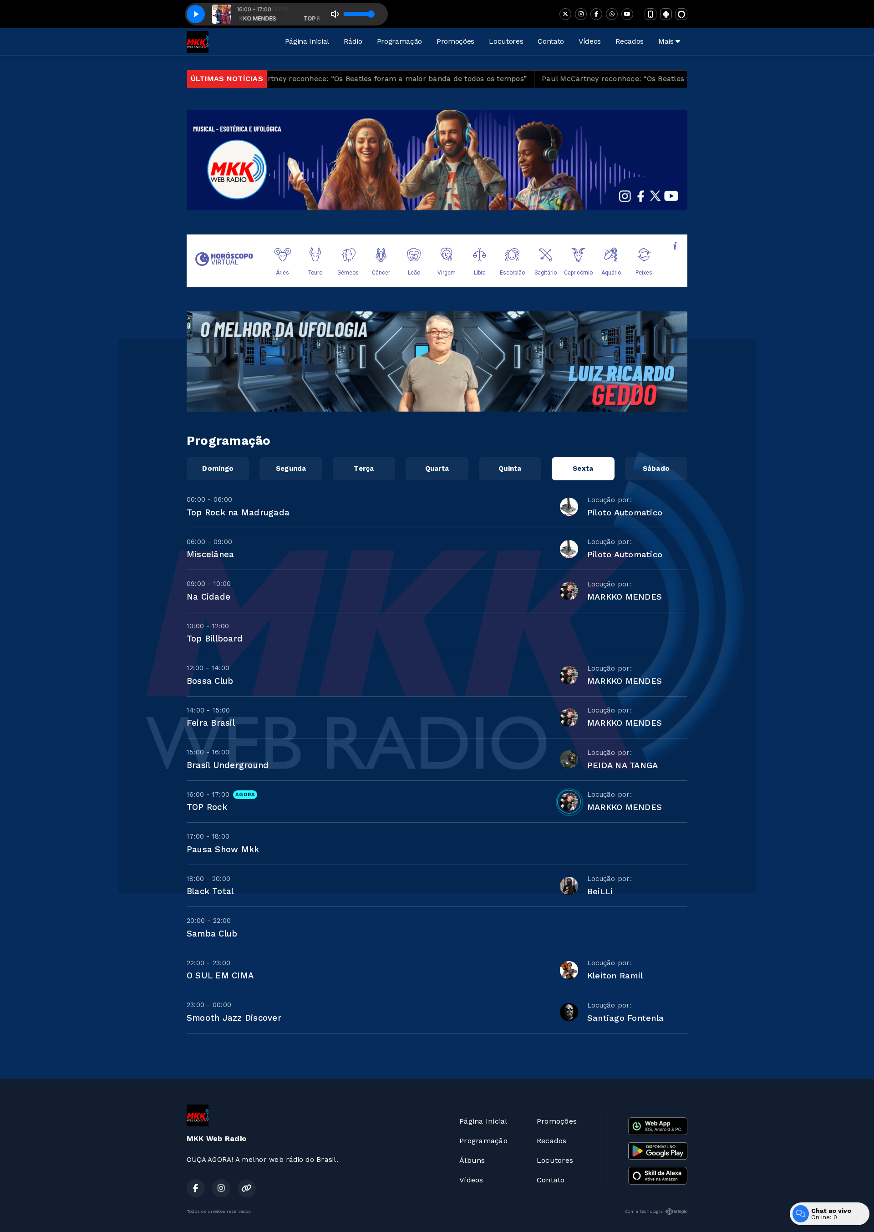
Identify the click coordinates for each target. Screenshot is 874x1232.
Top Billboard (215, 638)
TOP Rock (207, 807)
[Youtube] (627, 14)
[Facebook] (596, 14)
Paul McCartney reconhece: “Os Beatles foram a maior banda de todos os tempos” (308, 78)
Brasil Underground (228, 765)
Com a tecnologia (644, 1211)
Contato (551, 41)
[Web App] (650, 14)
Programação (399, 41)
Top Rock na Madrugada (238, 512)
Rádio (353, 41)
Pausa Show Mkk (223, 849)
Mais (667, 41)
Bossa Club (210, 681)
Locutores (506, 41)
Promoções (455, 41)
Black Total (210, 891)
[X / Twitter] (565, 14)
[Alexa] (681, 14)
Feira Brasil (211, 723)
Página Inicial (307, 41)
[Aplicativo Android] (666, 14)
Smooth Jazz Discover (234, 1018)
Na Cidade (208, 596)
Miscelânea (210, 554)
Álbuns (472, 1160)
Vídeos (590, 41)
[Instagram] (581, 14)
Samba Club (212, 933)
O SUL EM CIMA (220, 975)
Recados (629, 41)
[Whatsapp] (612, 14)
